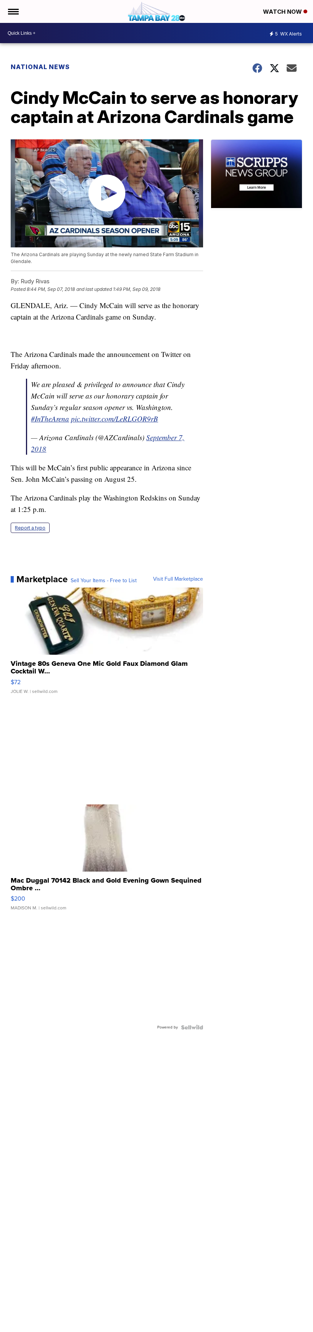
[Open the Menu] (13, 11)
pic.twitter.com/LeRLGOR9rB (114, 418)
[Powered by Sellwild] (192, 1027)
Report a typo (30, 528)
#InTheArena (50, 418)
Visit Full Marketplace (178, 579)
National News (40, 67)
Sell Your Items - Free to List (104, 580)
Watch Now (283, 11)
